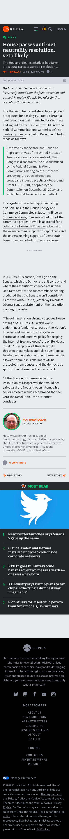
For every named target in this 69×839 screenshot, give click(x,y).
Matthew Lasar (12, 71)
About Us (34, 713)
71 (51, 71)
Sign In (61, 29)
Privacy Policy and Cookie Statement (31, 799)
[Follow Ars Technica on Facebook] (35, 694)
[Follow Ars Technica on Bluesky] (16, 694)
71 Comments (17, 462)
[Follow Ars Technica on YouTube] (44, 694)
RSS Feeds (34, 739)
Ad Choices (43, 829)
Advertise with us (34, 760)
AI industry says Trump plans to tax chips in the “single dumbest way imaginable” (36, 588)
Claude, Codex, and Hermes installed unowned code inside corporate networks (32, 552)
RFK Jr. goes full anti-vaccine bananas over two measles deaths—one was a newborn (36, 570)
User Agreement (51, 794)
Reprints (34, 764)
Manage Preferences (23, 778)
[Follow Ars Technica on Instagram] (53, 694)
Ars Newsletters (34, 721)
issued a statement (26, 304)
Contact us (34, 755)
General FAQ (34, 726)
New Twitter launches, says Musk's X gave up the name (36, 536)
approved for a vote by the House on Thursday (32, 224)
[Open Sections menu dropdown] (36, 29)
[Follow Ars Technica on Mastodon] (25, 694)
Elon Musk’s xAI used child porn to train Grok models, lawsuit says (35, 604)
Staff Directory (34, 717)
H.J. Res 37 (42, 116)
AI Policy (34, 735)
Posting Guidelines (34, 730)
